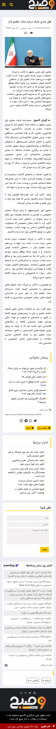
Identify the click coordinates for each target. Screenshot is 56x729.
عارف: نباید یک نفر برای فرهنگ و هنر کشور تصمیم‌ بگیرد (26, 454)
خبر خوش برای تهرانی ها (34, 376)
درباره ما (46, 680)
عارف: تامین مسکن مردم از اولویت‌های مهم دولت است (30, 482)
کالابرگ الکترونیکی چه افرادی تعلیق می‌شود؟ (28, 400)
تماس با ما (32, 680)
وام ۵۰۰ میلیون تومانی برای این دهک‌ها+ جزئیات (23, 726)
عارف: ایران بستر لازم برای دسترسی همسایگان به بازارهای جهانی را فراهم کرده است (26, 472)
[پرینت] (25, 33)
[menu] (3, 4)
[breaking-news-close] (53, 726)
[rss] (34, 693)
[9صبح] (42, 4)
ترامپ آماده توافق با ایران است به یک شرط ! (27, 383)
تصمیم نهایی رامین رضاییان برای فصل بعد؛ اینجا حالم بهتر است (27, 392)
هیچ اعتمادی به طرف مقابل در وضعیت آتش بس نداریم (29, 491)
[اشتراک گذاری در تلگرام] (26, 420)
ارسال (44, 549)
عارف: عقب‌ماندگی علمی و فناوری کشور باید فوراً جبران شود (28, 462)
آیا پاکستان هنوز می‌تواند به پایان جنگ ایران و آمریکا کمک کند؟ (27, 370)
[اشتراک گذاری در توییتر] (35, 420)
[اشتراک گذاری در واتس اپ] (31, 421)
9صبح (22, 715)
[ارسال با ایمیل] (31, 33)
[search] (11, 4)
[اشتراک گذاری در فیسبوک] (21, 421)
